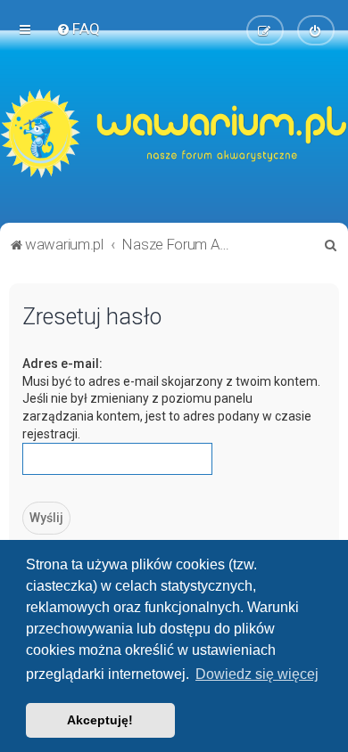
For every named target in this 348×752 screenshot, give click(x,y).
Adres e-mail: (62, 363)
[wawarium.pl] (174, 133)
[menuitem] (78, 28)
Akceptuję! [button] (100, 720)
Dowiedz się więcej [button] (257, 674)
